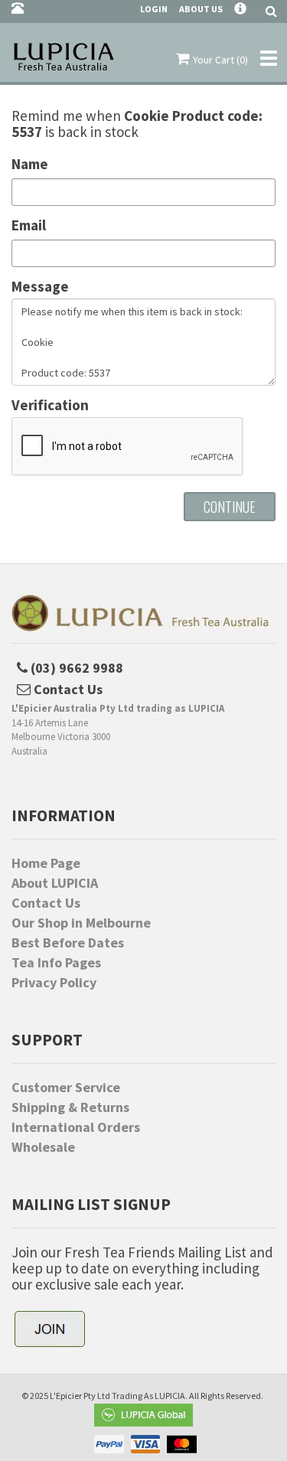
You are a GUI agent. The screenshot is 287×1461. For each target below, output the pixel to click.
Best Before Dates (67, 942)
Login (154, 9)
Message (40, 287)
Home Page (45, 863)
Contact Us (45, 903)
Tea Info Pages (56, 962)
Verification (50, 405)
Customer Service (65, 1087)
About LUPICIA (54, 883)
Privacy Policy (53, 982)
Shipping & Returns (70, 1107)
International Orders (75, 1127)
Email (28, 225)
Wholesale (43, 1147)
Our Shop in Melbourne (81, 923)
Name (29, 164)
